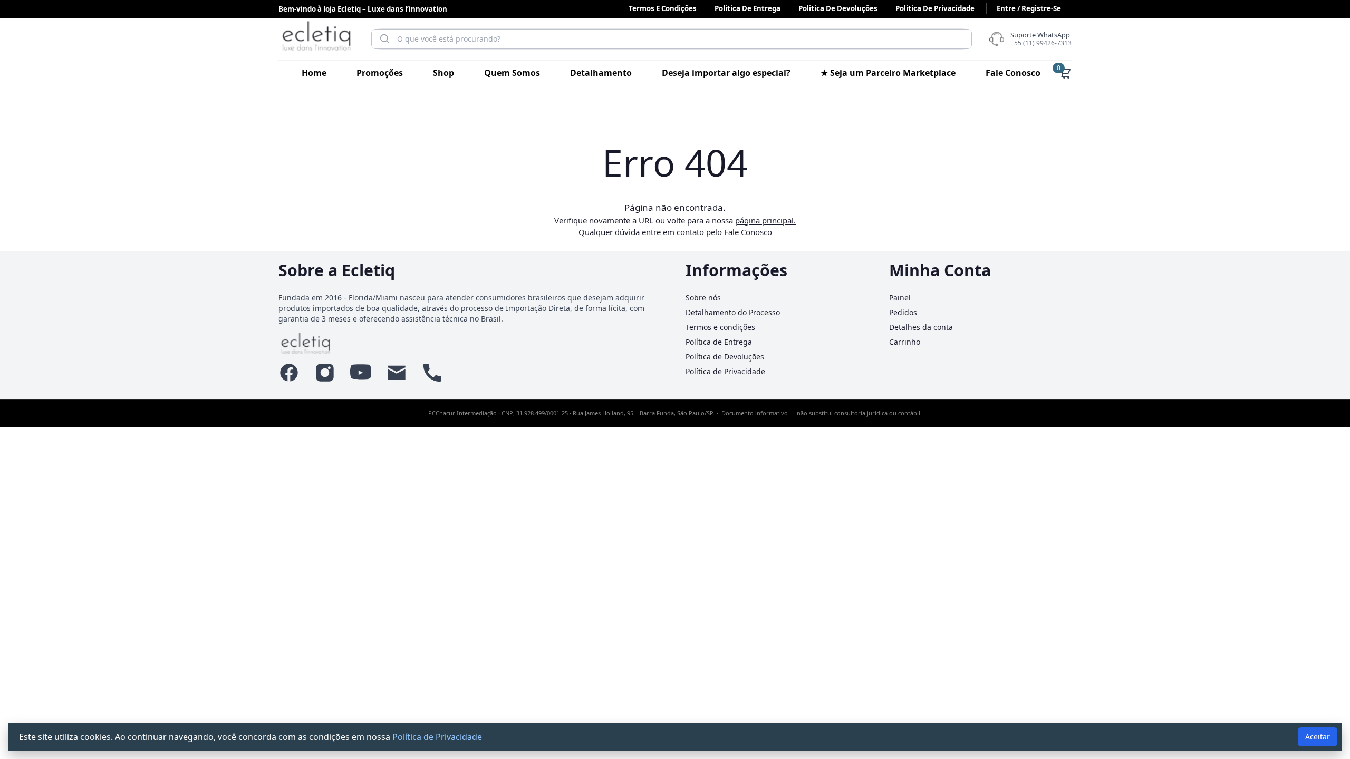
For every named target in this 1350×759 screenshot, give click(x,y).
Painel (900, 298)
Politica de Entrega (747, 8)
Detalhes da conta (921, 327)
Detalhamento (601, 73)
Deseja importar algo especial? (726, 73)
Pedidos (903, 312)
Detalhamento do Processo (733, 312)
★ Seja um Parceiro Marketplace (888, 73)
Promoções (379, 73)
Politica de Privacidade (935, 8)
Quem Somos (512, 73)
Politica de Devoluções (838, 8)
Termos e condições (663, 8)
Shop (443, 73)
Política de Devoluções (725, 357)
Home (314, 73)
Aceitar (1317, 737)
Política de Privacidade (725, 371)
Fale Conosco (1013, 73)
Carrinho (904, 342)
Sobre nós (703, 298)
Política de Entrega (719, 342)
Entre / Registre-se (1029, 8)
